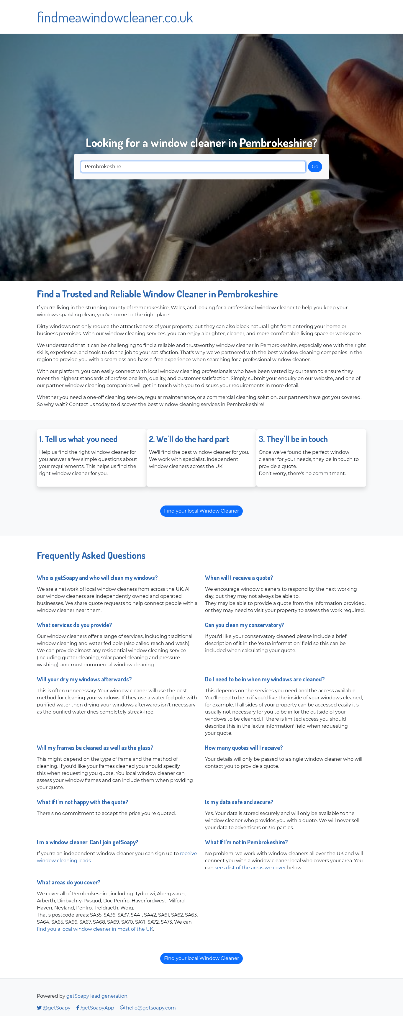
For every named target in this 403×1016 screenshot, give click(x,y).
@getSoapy (57, 1008)
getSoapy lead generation (96, 996)
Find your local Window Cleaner (201, 511)
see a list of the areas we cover (250, 868)
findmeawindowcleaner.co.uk (115, 17)
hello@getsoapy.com (150, 1008)
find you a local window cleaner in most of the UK (95, 929)
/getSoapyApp (97, 1008)
